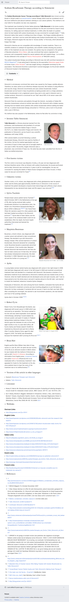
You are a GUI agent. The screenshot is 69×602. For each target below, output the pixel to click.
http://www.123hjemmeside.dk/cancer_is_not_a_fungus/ (23, 432)
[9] (22, 208)
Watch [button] (60, 13)
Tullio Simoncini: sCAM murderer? (20, 502)
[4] (29, 171)
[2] (16, 61)
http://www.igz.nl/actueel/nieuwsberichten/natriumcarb (23, 462)
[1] (60, 32)
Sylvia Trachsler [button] (13, 193)
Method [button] (10, 79)
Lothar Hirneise (20, 64)
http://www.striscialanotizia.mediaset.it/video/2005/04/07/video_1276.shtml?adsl (31, 447)
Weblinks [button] (10, 404)
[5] (52, 187)
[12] (12, 224)
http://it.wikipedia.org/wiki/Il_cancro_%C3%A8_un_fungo (24, 438)
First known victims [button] (15, 158)
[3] (25, 64)
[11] (11, 215)
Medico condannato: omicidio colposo (21, 499)
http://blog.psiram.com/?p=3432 (19, 581)
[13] (28, 258)
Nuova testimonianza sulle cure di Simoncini (23, 578)
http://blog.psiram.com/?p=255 (16, 412)
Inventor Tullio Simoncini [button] (17, 118)
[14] (24, 296)
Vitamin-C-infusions (18, 354)
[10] (24, 208)
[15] (25, 296)
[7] (34, 197)
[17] (39, 335)
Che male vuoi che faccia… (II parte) (20, 572)
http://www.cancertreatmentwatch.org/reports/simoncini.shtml (26, 429)
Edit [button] (63, 13)
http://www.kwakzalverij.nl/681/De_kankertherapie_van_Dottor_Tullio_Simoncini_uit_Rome (34, 459)
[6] (53, 187)
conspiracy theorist (31, 356)
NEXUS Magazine (10, 62)
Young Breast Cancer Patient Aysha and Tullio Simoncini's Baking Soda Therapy (34, 569)
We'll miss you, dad (15, 575)
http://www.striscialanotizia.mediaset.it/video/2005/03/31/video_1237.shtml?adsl (31, 444)
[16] (38, 335)
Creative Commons (24, 597)
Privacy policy (8, 599)
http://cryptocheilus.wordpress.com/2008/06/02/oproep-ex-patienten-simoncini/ (32, 456)
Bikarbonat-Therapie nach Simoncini (23, 377)
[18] (28, 367)
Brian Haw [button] (11, 340)
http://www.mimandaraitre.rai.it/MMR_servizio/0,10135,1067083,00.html (28, 441)
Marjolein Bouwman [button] (15, 229)
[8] (21, 208)
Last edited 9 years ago (15, 587)
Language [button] (6, 13)
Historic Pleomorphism (34, 56)
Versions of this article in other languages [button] (23, 372)
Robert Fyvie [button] (12, 302)
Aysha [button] (9, 263)
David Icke (15, 358)
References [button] (11, 473)
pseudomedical (27, 18)
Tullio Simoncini (16, 380)
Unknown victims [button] (14, 176)
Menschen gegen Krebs (56, 62)
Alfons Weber (23, 52)
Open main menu (2, 3)
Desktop (16, 599)
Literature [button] (11, 383)
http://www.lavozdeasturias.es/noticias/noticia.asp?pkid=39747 (26, 450)
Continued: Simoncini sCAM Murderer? (21, 505)
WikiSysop (28, 587)
